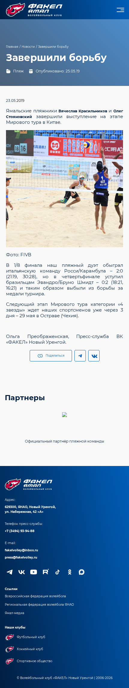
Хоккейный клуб (30, 649)
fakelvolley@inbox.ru (21, 550)
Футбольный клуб (31, 637)
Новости (28, 47)
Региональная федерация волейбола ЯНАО (39, 605)
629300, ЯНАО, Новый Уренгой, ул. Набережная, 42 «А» (30, 509)
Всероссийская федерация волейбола (35, 596)
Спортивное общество (34, 661)
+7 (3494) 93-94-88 (19, 531)
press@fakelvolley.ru (21, 557)
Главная (12, 47)
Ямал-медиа (14, 613)
